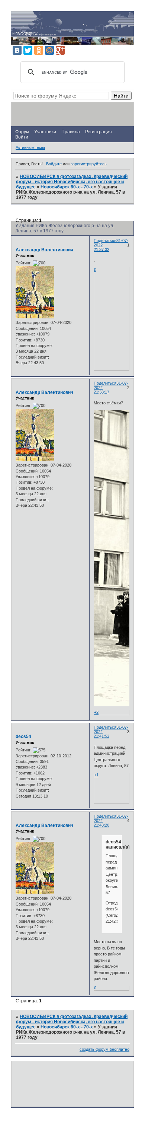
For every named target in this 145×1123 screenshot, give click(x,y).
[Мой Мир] (49, 50)
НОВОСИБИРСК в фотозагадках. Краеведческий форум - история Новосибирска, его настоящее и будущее (72, 182)
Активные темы (30, 147)
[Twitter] (27, 50)
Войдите (54, 164)
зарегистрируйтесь (89, 164)
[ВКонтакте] (17, 50)
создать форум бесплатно (104, 1049)
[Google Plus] (60, 50)
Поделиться (105, 240)
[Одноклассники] (38, 50)
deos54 (23, 736)
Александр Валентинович (44, 249)
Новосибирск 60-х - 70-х (67, 187)
